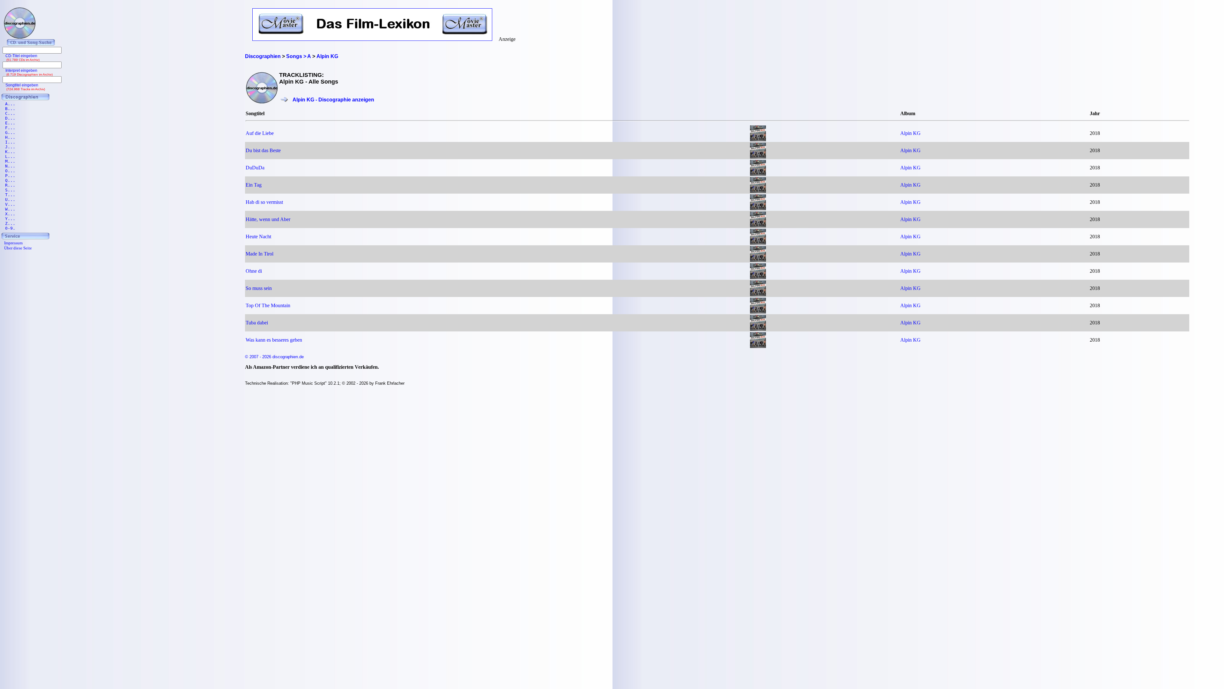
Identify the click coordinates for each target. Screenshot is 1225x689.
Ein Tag (254, 185)
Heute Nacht (258, 236)
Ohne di (254, 271)
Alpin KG (910, 133)
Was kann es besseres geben (274, 340)
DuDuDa (255, 167)
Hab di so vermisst (264, 202)
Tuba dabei (257, 322)
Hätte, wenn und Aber (268, 219)
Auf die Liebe (260, 133)
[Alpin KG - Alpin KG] (758, 139)
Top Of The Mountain (268, 305)
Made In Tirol (259, 253)
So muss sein (259, 288)
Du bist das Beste (263, 150)
